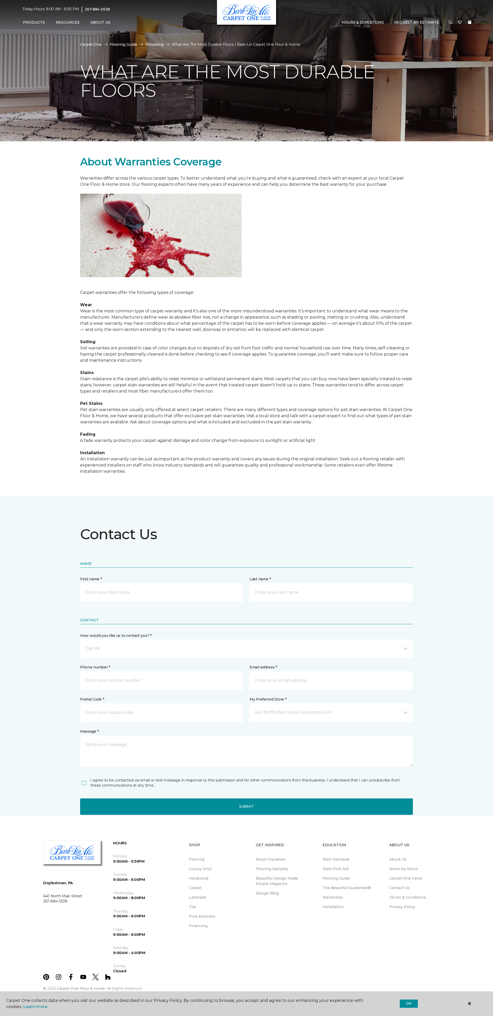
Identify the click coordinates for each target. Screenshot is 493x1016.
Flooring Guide (123, 44)
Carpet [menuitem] (195, 887)
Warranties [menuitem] (333, 897)
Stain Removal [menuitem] (336, 859)
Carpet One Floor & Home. (81, 988)
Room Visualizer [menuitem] (271, 859)
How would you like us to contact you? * (115, 635)
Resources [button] (68, 22)
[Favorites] (460, 22)
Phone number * (95, 667)
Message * (89, 731)
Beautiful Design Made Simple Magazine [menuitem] (277, 881)
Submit (246, 806)
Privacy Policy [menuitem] (402, 907)
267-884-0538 (97, 9)
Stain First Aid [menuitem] (335, 868)
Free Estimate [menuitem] (202, 916)
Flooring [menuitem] (196, 859)
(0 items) (469, 22)
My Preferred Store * (268, 699)
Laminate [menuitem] (197, 897)
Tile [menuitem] (192, 907)
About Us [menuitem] (397, 859)
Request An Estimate (416, 22)
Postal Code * (92, 699)
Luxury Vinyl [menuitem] (200, 868)
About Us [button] (100, 22)
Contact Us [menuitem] (399, 887)
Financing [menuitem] (198, 926)
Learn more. (35, 1006)
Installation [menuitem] (333, 907)
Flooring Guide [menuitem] (336, 878)
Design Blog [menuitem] (267, 893)
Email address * (263, 667)
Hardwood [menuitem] (198, 878)
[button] (450, 22)
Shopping (154, 44)
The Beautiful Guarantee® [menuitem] (347, 887)
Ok (408, 1003)
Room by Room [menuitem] (403, 868)
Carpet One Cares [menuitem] (405, 878)
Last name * (260, 579)
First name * (91, 579)
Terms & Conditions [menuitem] (407, 897)
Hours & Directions (363, 22)
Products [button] (34, 22)
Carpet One (91, 44)
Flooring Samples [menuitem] (272, 868)
